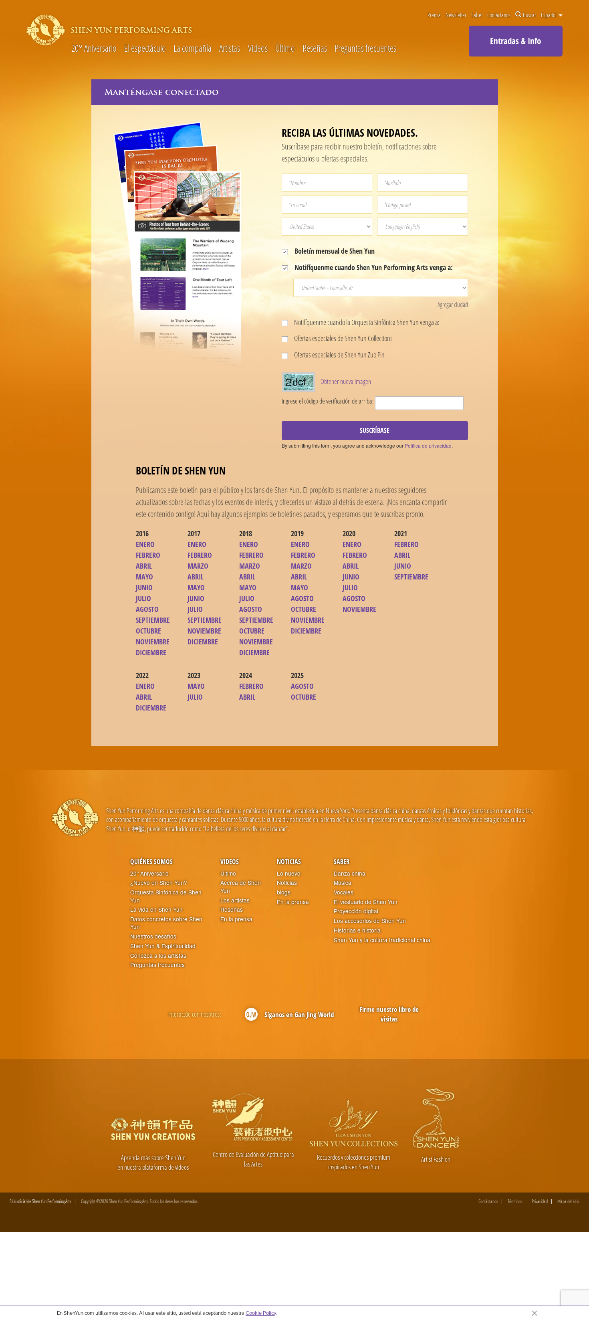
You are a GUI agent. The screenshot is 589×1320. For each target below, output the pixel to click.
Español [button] (549, 15)
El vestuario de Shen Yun (365, 902)
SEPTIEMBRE (153, 620)
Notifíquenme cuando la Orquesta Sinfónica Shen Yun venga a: (366, 322)
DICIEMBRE (151, 652)
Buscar (529, 15)
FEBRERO (148, 555)
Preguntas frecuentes (365, 48)
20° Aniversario (94, 48)
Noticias (289, 861)
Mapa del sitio (568, 1201)
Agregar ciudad (453, 304)
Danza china (349, 873)
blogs (283, 892)
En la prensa (236, 919)
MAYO (144, 576)
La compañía (192, 48)
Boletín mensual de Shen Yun (334, 251)
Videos (258, 48)
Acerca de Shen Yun (240, 886)
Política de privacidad (428, 445)
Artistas (229, 48)
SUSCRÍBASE (374, 430)
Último (285, 48)
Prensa (434, 15)
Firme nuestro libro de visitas (389, 1014)
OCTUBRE (148, 631)
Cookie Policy (261, 1312)
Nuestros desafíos (153, 936)
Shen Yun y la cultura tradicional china (382, 940)
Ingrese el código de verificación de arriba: (328, 401)
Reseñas (315, 48)
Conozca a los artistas (158, 955)
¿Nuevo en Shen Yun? (158, 882)
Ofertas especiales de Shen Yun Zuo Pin (339, 354)
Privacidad (540, 1201)
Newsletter (456, 15)
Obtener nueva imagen (346, 381)
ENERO (145, 544)
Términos (515, 1201)
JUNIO (144, 587)
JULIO (143, 598)
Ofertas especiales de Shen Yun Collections (343, 338)
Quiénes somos (151, 861)
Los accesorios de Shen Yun (370, 920)
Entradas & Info (515, 40)
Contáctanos (498, 15)
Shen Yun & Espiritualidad (163, 946)
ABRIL (144, 566)
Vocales (343, 892)
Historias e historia (357, 930)
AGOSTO (147, 609)
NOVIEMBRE (152, 641)
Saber (477, 15)
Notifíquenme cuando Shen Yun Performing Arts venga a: (373, 267)
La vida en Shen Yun (156, 909)
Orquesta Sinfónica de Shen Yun (166, 896)
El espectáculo (145, 48)
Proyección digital (356, 911)
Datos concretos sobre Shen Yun (166, 923)
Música (342, 882)
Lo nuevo (289, 873)
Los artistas (235, 900)
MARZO (198, 566)
